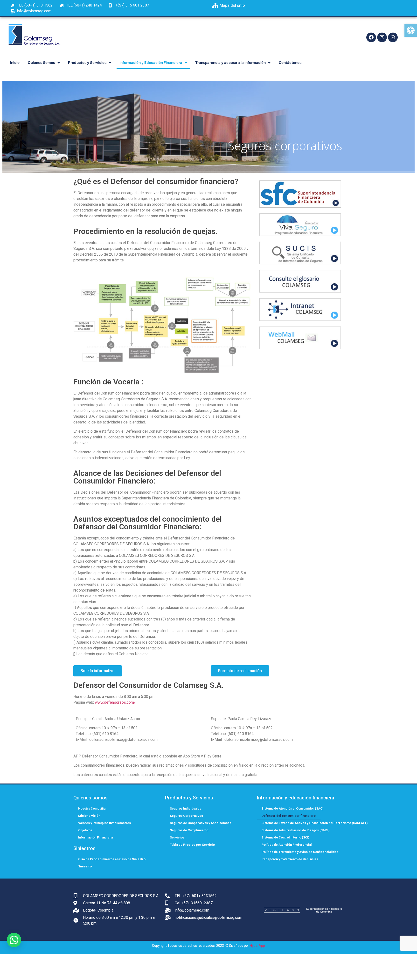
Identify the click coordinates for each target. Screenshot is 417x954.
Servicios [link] (177, 837)
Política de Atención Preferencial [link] (287, 844)
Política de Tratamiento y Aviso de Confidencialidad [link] (300, 852)
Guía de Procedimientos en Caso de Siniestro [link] (112, 859)
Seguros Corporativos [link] (186, 816)
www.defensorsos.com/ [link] (115, 702)
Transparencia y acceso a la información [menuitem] (230, 62)
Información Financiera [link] (95, 837)
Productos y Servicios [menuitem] (87, 62)
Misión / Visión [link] (89, 816)
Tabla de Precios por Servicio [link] (192, 844)
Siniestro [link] (85, 866)
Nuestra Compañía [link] (91, 808)
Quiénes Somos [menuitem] (41, 62)
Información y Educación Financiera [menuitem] (150, 62)
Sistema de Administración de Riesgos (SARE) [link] (295, 830)
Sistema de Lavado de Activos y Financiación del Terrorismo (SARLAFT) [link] (315, 823)
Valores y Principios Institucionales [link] (104, 823)
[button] (14, 940)
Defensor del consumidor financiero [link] (289, 816)
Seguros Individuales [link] (185, 808)
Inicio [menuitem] (15, 62)
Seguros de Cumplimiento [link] (189, 830)
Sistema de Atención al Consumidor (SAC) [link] (292, 808)
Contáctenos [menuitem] (290, 62)
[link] (410, 30)
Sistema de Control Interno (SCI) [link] (285, 837)
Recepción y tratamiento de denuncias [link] (290, 859)
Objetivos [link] (85, 830)
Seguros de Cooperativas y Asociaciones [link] (200, 823)
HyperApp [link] (257, 945)
